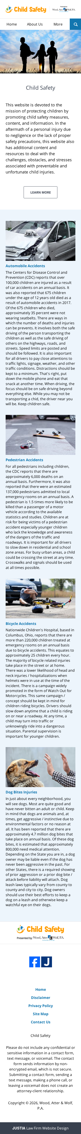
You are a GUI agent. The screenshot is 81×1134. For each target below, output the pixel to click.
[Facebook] (34, 961)
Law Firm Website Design (40, 1128)
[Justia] (46, 961)
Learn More (40, 192)
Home (12, 24)
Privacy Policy (40, 1005)
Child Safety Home (40, 9)
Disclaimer (40, 997)
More (58, 24)
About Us (35, 24)
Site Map (40, 1013)
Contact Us (40, 1021)
